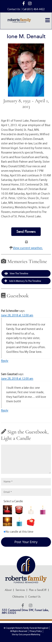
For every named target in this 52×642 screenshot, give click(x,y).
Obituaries (18, 596)
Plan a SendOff (37, 590)
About (8, 590)
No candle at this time (19, 531)
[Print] (26, 241)
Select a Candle (13, 501)
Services (20, 590)
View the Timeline (18, 273)
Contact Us (34, 596)
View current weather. (28, 248)
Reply (4, 360)
